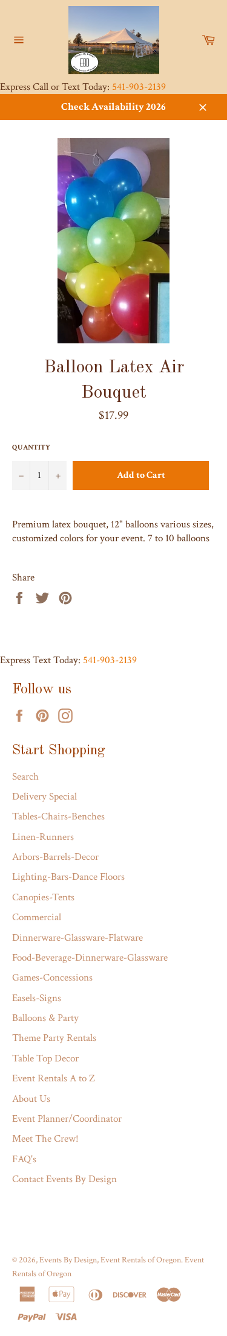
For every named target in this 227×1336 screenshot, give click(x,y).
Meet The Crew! (45, 1138)
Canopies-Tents (43, 897)
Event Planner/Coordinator (67, 1118)
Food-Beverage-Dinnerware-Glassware (90, 957)
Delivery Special (44, 796)
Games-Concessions (52, 977)
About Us (31, 1098)
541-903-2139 (139, 87)
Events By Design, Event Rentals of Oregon (110, 1260)
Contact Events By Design (64, 1179)
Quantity (31, 447)
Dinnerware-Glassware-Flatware (77, 937)
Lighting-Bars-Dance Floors (68, 876)
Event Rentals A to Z (53, 1078)
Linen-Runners (43, 837)
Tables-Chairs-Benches (58, 816)
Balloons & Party (45, 1018)
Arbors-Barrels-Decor (55, 857)
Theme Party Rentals (54, 1038)
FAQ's (24, 1159)
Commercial (36, 917)
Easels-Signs (36, 998)
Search (25, 776)
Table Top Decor (45, 1058)
